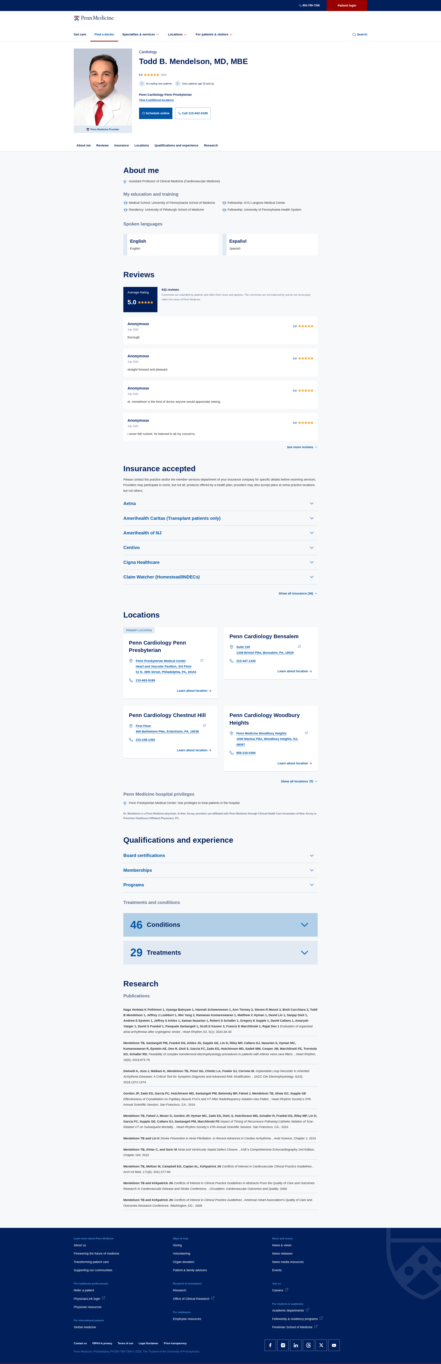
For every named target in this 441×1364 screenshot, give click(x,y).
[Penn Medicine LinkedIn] (295, 1345)
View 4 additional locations (156, 100)
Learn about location (192, 690)
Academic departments (288, 1310)
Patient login (347, 5)
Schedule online (158, 113)
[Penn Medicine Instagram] (283, 1345)
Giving (177, 1245)
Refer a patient (84, 1290)
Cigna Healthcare (141, 562)
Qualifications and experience (176, 145)
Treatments (155, 952)
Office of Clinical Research (191, 1298)
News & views (281, 1245)
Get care (80, 34)
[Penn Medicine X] (321, 1345)
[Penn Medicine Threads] (308, 1345)
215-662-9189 (145, 680)
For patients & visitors (212, 34)
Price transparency (175, 1343)
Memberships (137, 870)
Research (211, 145)
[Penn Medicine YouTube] (334, 1345)
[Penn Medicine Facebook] (270, 1345)
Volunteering (181, 1253)
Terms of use (125, 1343)
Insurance (121, 145)
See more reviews (300, 447)
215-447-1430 (246, 661)
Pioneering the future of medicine (96, 1253)
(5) (297, 781)
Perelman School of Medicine (292, 1327)
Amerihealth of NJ (142, 532)
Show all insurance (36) (296, 593)
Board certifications (144, 855)
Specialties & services (138, 34)
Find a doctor (104, 34)
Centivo (131, 547)
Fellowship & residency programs (295, 1319)
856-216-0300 (246, 753)
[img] (193, 75)
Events (277, 1270)
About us (80, 1245)
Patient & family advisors (190, 1270)
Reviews (102, 145)
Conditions (155, 925)
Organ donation (183, 1262)
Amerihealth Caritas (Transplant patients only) (172, 518)
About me (83, 145)
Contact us (80, 1343)
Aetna (129, 503)
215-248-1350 (145, 739)
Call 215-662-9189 (195, 113)
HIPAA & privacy (102, 1343)
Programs (133, 884)
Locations (175, 34)
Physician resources (87, 1307)
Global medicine (85, 1327)
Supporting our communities (93, 1270)
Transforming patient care (91, 1262)
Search (362, 34)
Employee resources (187, 1319)
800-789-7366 (311, 5)
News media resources (288, 1262)
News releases (282, 1253)
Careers (277, 1290)
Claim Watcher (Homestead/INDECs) (161, 577)
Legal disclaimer (148, 1343)
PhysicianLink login (87, 1298)
